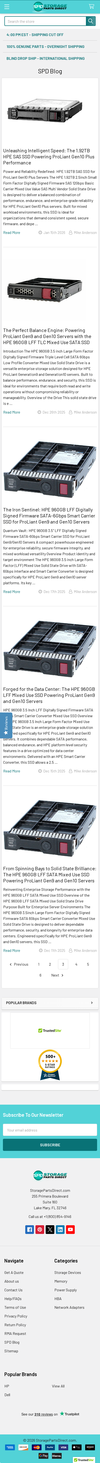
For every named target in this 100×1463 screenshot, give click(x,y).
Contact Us (13, 1289)
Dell (7, 1394)
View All (58, 1386)
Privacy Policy (15, 1316)
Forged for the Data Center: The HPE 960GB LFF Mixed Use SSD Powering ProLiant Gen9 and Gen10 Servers (49, 695)
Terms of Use (15, 1307)
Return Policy (15, 1324)
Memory (60, 1281)
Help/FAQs (13, 1298)
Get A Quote (14, 1272)
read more (11, 232)
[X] (50, 1229)
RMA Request (15, 1333)
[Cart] (92, 6)
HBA (58, 1298)
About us (11, 1281)
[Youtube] (70, 1229)
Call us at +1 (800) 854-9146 (50, 1216)
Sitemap (11, 1350)
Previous (20, 964)
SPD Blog (11, 1342)
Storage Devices (67, 1272)
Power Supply (65, 1289)
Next (55, 975)
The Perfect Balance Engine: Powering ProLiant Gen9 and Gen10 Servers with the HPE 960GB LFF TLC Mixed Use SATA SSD (47, 336)
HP (6, 1386)
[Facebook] (29, 1229)
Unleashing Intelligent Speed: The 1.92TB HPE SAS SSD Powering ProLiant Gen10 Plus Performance (48, 156)
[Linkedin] (60, 1229)
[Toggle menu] (6, 6)
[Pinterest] (39, 1229)
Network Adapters (69, 1307)
